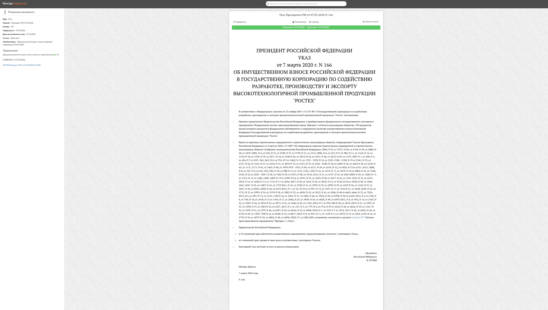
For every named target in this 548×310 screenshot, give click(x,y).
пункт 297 (358, 217)
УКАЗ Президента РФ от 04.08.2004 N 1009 (22, 65)
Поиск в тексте (371, 21)
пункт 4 (55, 55)
